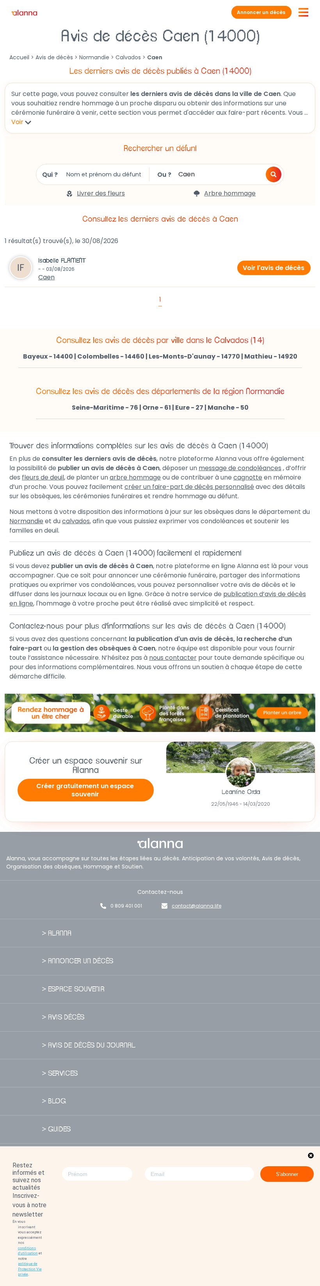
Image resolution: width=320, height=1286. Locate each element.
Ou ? (164, 174)
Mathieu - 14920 (270, 356)
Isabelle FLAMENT (62, 261)
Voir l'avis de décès (273, 267)
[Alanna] (24, 12)
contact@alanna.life (196, 905)
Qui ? (50, 174)
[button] (273, 174)
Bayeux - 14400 (48, 356)
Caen (46, 277)
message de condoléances (240, 468)
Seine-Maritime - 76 (105, 407)
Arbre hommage (230, 193)
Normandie (94, 57)
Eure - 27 (189, 407)
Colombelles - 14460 (110, 356)
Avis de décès (54, 57)
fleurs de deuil (43, 477)
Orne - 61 (156, 407)
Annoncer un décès (261, 12)
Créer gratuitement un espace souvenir (85, 790)
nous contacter (173, 657)
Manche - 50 (228, 407)
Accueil (19, 57)
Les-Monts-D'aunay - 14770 (194, 356)
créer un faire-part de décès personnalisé (189, 486)
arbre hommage (135, 477)
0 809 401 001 (126, 905)
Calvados (128, 57)
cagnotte (247, 477)
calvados (76, 521)
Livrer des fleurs (101, 193)
